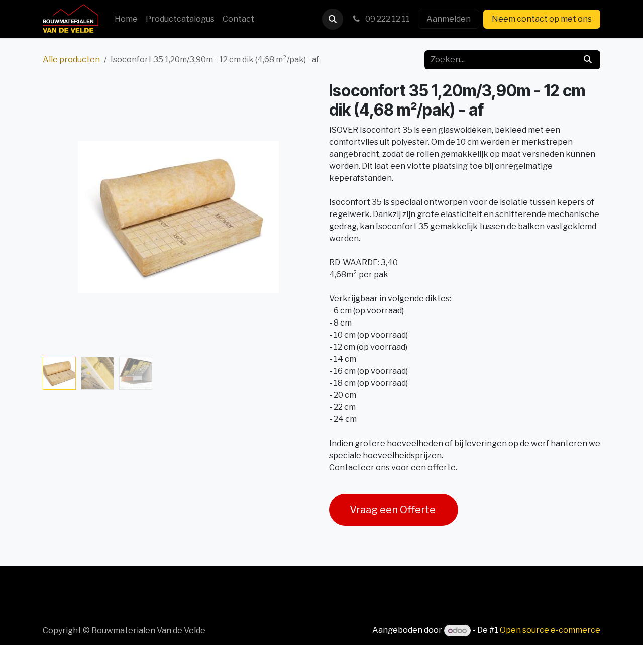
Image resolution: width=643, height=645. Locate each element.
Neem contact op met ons (542, 19)
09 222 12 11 (387, 19)
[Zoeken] (587, 59)
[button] (332, 19)
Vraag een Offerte (394, 510)
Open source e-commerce (550, 630)
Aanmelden (448, 19)
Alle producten (71, 59)
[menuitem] (126, 19)
